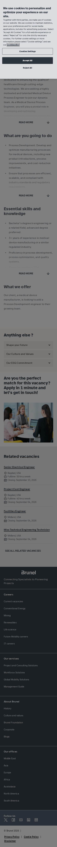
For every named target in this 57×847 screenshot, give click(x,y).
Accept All (27, 60)
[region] (28, 39)
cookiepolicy (13, 45)
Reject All (27, 68)
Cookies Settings (27, 51)
